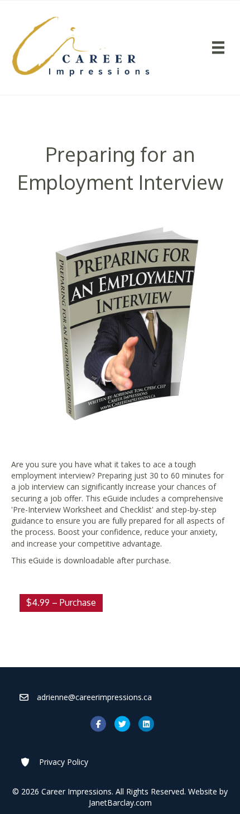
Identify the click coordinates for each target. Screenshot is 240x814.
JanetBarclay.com (120, 802)
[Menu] (217, 47)
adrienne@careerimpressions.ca (94, 697)
